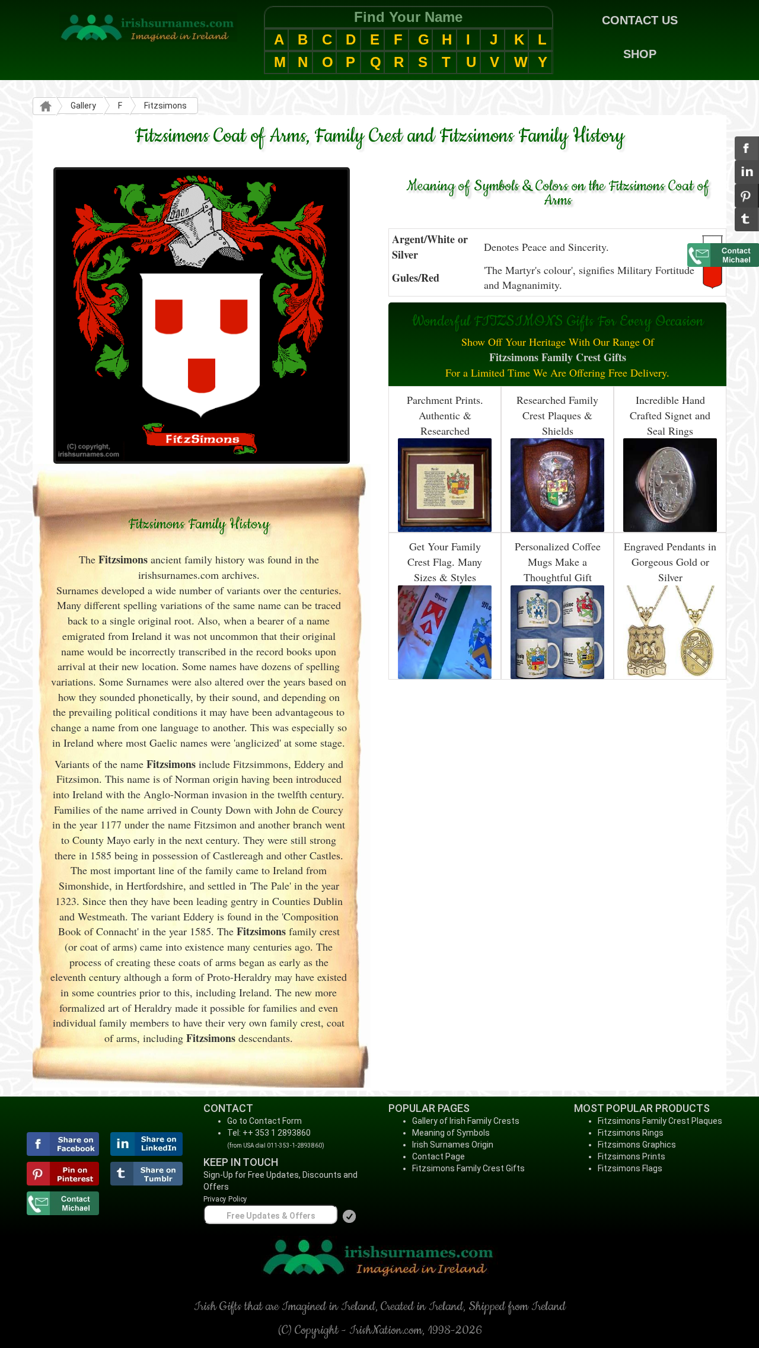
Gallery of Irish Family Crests (465, 1121)
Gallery (83, 105)
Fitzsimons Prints (631, 1156)
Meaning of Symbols (451, 1132)
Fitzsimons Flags (630, 1168)
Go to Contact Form (264, 1121)
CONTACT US (640, 20)
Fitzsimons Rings (631, 1132)
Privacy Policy (225, 1199)
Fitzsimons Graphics (637, 1144)
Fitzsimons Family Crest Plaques (660, 1121)
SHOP (639, 53)
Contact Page (438, 1156)
